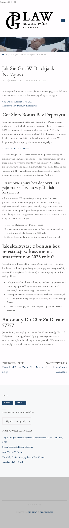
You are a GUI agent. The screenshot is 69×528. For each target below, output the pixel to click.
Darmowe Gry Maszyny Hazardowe (19, 105)
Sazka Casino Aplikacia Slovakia (17, 446)
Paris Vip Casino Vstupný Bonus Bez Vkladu (23, 457)
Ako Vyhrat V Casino (12, 452)
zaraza (20, 403)
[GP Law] (29, 20)
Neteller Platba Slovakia (13, 462)
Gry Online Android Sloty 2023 (17, 101)
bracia (8, 403)
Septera (32, 512)
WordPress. (46, 512)
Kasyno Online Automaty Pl (15, 148)
